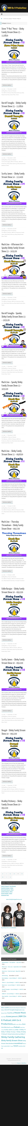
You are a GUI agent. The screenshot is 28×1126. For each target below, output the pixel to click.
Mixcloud (7, 1027)
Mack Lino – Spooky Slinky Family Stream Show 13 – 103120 (12, 385)
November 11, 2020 (12, 366)
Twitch (17, 94)
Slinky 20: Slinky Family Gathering (11, 1034)
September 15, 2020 (12, 714)
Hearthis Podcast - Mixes (7, 888)
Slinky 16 (9, 1032)
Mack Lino (9, 441)
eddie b (20, 1010)
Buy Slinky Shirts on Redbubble (8, 927)
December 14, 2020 (12, 89)
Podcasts (14, 91)
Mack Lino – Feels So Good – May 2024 (11, 971)
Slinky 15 (4, 1032)
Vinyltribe (20, 1046)
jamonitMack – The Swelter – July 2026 (11, 962)
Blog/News (5, 91)
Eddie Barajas (6, 647)
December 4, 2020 (12, 158)
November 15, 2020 (12, 297)
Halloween (5, 439)
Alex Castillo (5, 1007)
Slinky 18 (19, 1032)
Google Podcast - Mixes (7, 891)
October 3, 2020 (11, 575)
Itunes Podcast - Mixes (6, 893)
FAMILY (5, 1013)
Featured (10, 91)
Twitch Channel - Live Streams (8, 886)
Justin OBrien (19, 1024)
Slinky (14, 1029)
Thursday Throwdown (19, 580)
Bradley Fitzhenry (7, 863)
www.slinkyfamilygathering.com (14, 899)
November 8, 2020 (12, 435)
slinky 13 (17, 1029)
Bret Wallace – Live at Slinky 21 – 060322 (12, 978)
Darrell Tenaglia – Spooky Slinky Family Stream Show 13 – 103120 (13, 317)
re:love (2, 1029)
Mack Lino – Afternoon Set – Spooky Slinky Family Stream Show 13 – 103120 (13, 248)
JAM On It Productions (16, 232)
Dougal (4, 789)
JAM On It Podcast (7, 92)
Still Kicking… (5, 975)
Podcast (17, 1027)
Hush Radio (3, 1016)
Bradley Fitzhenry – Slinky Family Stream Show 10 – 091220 (12, 804)
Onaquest (12, 1027)
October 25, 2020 (11, 506)
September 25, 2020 (12, 643)
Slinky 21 (22, 1034)
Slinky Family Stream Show (19, 303)
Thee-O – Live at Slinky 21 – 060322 (10, 982)
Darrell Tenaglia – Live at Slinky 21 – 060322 (12, 989)
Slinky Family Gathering (16, 92)
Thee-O (24, 1043)
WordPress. (24, 1063)
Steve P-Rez (12, 94)
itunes (9, 1016)
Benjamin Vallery (20, 1007)
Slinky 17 (14, 1032)
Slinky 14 (23, 1029)
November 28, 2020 (12, 228)
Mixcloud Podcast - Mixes (7, 890)
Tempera (19, 1063)
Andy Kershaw (12, 1007)
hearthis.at (10, 1013)
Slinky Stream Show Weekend (18, 791)
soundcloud (18, 1043)
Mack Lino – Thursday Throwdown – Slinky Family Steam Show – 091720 (12, 525)
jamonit (15, 1016)
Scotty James (8, 1029)
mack (4, 89)
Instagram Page (5, 895)
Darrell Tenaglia (6, 161)
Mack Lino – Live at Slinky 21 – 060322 (11, 985)
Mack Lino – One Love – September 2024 (12, 967)
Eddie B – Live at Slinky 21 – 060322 (10, 993)
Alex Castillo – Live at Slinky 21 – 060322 (12, 996)
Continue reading (7, 85)
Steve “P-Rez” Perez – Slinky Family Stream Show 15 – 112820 (13, 32)
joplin (14, 1024)
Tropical (11, 1046)
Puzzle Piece (22, 1027)
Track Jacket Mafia (5, 1046)
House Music (20, 1012)
